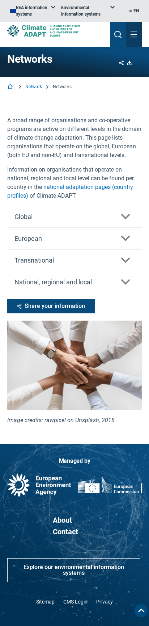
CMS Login (75, 602)
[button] (74, 217)
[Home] (10, 87)
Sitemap (45, 602)
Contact (65, 531)
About (62, 520)
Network (33, 86)
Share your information (55, 305)
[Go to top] (141, 610)
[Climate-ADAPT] (55, 31)
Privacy (104, 602)
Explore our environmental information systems (74, 570)
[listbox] (32, 11)
